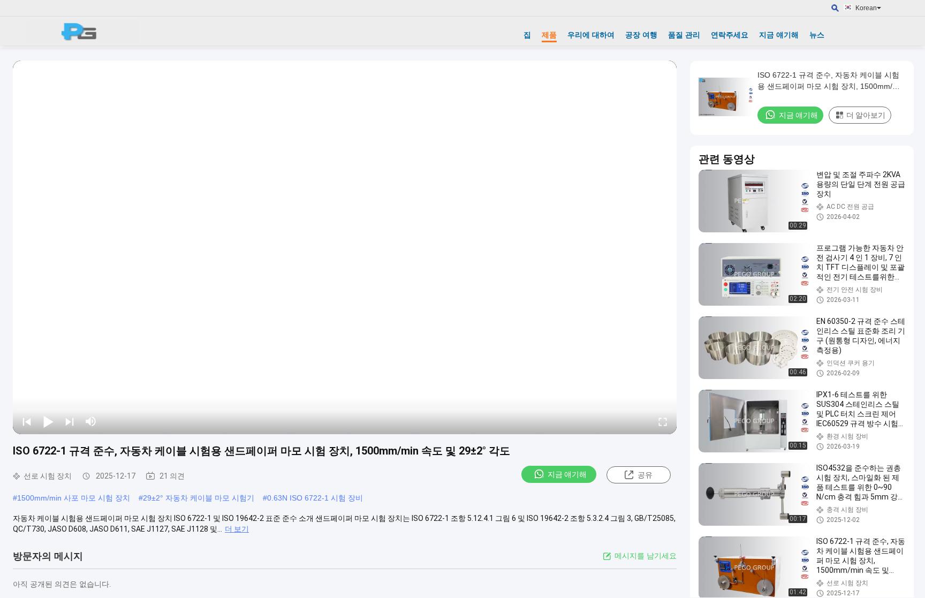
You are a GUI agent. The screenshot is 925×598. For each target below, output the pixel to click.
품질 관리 (684, 35)
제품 (549, 35)
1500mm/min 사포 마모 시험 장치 (73, 498)
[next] (69, 421)
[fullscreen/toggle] (662, 421)
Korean (866, 8)
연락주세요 (729, 35)
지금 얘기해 (779, 35)
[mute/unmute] (91, 421)
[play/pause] (48, 421)
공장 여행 (641, 35)
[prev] (26, 421)
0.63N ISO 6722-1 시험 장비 (315, 498)
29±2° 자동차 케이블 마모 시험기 (198, 498)
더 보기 (237, 529)
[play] (344, 247)
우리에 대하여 (591, 35)
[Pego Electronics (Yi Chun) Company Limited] (83, 31)
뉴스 (816, 35)
